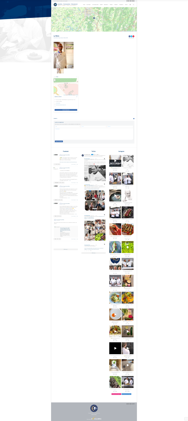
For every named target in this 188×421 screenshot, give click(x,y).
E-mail (82, 126)
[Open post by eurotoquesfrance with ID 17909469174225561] (128, 264)
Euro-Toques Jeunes (95, 4)
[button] (133, 4)
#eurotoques (61, 162)
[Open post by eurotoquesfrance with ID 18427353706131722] (128, 212)
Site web (109, 126)
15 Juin (96, 184)
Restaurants (106, 4)
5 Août (96, 158)
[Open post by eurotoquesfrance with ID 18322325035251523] (115, 281)
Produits (111, 4)
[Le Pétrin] (60, 70)
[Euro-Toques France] (66, 4)
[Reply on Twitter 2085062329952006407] (84, 182)
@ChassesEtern (96, 249)
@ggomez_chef (86, 189)
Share (77, 164)
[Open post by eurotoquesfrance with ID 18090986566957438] (128, 382)
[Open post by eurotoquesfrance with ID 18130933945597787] (115, 264)
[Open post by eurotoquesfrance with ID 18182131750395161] (128, 247)
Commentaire (58, 128)
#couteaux (65, 162)
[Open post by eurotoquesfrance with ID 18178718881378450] (128, 365)
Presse (126, 4)
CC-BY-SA (135, 31)
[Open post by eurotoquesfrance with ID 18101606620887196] (115, 212)
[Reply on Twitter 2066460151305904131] (85, 212)
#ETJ (92, 216)
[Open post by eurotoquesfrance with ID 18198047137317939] (115, 229)
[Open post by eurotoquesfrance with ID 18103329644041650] (128, 229)
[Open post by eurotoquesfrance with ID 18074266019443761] (128, 179)
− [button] (52, 9)
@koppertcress (101, 216)
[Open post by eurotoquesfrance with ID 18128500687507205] (128, 348)
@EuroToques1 (92, 215)
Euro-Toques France (87, 158)
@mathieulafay (91, 189)
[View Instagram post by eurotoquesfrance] (120, 165)
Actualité (101, 4)
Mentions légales (94, 414)
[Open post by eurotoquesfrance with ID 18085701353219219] (115, 161)
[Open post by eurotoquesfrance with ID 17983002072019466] (128, 195)
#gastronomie (69, 162)
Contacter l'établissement (65, 109)
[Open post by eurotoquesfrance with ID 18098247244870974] (128, 314)
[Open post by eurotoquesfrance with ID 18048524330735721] (128, 298)
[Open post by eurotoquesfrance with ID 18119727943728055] (115, 365)
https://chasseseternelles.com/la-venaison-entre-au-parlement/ (93, 248)
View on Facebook (73, 164)
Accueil (84, 4)
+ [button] (52, 8)
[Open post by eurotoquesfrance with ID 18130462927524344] (115, 247)
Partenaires (121, 4)
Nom (56, 126)
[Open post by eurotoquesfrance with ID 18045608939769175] (115, 348)
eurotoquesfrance (115, 155)
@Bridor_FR (86, 217)
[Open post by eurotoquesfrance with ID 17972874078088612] (115, 195)
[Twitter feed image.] (95, 173)
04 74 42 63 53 (58, 103)
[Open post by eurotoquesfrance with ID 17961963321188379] (115, 179)
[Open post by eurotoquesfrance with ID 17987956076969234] (115, 382)
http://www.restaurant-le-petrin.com (61, 104)
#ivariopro (67, 208)
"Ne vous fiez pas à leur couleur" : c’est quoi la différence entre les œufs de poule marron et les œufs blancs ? (65, 229)
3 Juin (96, 215)
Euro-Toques (88, 4)
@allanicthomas (96, 189)
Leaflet (123, 31)
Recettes (116, 4)
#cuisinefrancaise (74, 162)
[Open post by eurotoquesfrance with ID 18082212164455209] (115, 298)
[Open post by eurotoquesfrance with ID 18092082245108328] (128, 161)
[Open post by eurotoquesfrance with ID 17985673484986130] (115, 331)
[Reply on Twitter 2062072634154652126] (85, 241)
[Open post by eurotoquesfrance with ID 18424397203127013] (128, 331)
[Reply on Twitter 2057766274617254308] (85, 250)
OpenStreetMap (129, 31)
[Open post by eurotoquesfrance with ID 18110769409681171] (115, 314)
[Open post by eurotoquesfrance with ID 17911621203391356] (128, 281)
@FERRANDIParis (91, 185)
